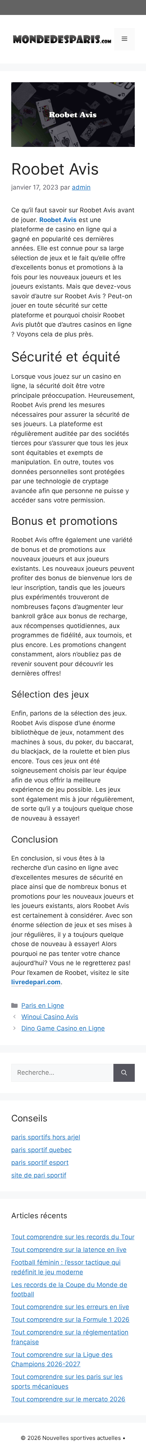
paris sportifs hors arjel (45, 1137)
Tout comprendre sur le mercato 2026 (68, 1399)
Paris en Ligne (42, 1005)
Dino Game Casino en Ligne (63, 1028)
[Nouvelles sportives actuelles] (62, 38)
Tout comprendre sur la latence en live (69, 1249)
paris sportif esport (40, 1162)
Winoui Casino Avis (49, 1016)
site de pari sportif (38, 1175)
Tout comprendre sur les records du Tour (72, 1237)
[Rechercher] (124, 1073)
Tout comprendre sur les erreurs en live (70, 1307)
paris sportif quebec (41, 1150)
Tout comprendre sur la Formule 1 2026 (70, 1319)
